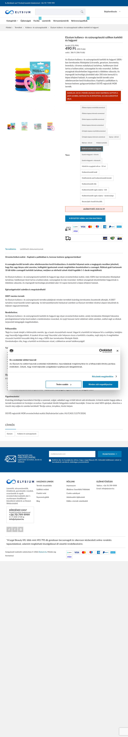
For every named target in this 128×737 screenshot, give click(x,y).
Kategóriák (11, 21)
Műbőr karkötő (101, 143)
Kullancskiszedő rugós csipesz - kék (94, 190)
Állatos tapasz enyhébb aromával (93, 107)
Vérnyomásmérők (61, 21)
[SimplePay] (75, 226)
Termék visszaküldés (44, 486)
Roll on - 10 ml (87, 143)
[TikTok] (9, 529)
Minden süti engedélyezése (100, 384)
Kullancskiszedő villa (89, 184)
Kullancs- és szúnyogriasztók (36, 27)
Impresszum (71, 486)
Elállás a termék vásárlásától (77, 501)
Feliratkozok (108, 454)
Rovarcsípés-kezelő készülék (92, 201)
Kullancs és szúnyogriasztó (26, 434)
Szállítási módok (42, 489)
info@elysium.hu (16, 519)
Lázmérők (46, 21)
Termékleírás (10, 249)
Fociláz (37, 21)
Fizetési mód (41, 493)
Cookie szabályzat (73, 493)
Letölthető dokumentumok (31, 249)
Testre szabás (62, 384)
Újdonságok (25, 21)
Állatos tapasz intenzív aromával (93, 113)
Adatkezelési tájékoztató (75, 497)
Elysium (9, 434)
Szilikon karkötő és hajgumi (91, 149)
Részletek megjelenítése (102, 376)
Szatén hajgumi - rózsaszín (91, 160)
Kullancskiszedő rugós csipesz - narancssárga (98, 196)
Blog (38, 501)
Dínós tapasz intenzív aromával (93, 125)
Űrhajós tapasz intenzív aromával (93, 137)
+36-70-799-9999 (19, 515)
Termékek (18, 27)
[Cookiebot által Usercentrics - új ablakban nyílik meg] (101, 351)
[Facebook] (15, 529)
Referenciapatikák (79, 21)
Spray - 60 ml (114, 137)
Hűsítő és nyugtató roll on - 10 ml (94, 166)
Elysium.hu (43, 552)
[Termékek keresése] (82, 12)
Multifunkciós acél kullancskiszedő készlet (97, 178)
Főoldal (8, 27)
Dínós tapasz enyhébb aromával (93, 119)
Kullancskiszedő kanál (89, 172)
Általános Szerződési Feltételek (78, 489)
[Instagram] (20, 529)
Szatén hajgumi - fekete (90, 154)
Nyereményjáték (42, 497)
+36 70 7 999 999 (48, 3)
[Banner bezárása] (117, 351)
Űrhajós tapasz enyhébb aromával (94, 131)
